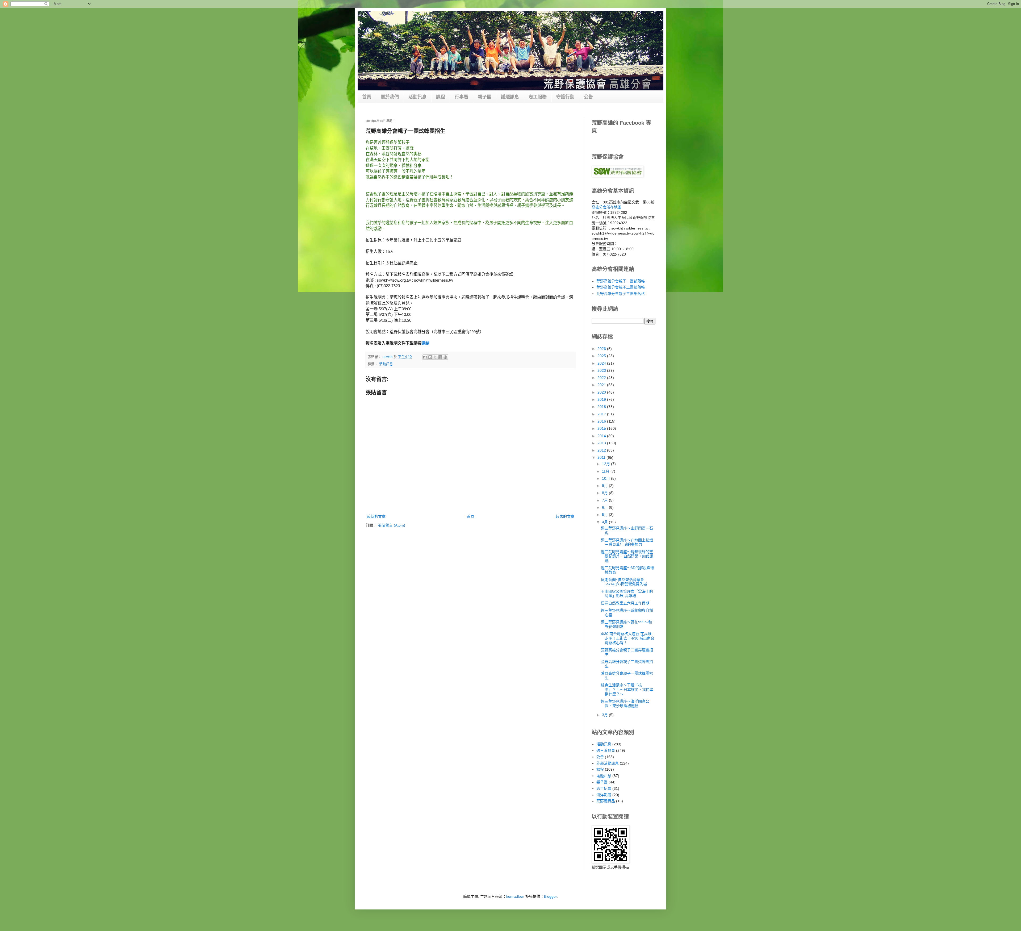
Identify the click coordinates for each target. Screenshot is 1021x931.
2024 (602, 363)
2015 (602, 428)
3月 (605, 715)
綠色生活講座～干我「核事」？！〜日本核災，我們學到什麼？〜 (627, 689)
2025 (602, 356)
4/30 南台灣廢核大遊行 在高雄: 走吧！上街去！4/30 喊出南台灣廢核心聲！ (627, 638)
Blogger (550, 896)
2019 (602, 399)
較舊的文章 (565, 516)
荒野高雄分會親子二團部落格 (620, 287)
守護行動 (565, 96)
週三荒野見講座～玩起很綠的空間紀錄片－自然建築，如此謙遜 (627, 556)
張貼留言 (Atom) (391, 525)
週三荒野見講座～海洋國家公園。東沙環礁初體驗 (625, 703)
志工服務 (538, 96)
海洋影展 (603, 795)
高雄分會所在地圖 (606, 207)
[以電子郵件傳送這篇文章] (425, 357)
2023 (602, 370)
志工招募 (603, 788)
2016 (602, 421)
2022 (602, 377)
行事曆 (461, 96)
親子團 (484, 96)
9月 (605, 485)
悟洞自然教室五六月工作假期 (625, 603)
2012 (602, 450)
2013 (602, 443)
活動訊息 (417, 96)
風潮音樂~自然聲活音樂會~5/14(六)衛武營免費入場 (624, 582)
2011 (601, 457)
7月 (605, 500)
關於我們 (390, 96)
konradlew (514, 896)
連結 (425, 343)
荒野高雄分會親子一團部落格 (620, 281)
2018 (602, 406)
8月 (605, 493)
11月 (606, 471)
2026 (602, 348)
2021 (602, 385)
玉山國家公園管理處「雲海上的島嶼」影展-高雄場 (627, 593)
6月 (605, 507)
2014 (602, 436)
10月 (606, 478)
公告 (588, 96)
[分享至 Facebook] (440, 357)
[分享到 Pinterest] (445, 357)
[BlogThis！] (430, 357)
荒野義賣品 (605, 801)
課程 (440, 96)
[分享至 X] (435, 357)
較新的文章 (376, 516)
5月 (605, 514)
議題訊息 (510, 96)
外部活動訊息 (607, 763)
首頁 (366, 96)
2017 (602, 414)
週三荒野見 (605, 750)
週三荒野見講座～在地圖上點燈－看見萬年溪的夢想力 (627, 542)
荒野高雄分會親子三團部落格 (620, 293)
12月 (606, 464)
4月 (605, 522)
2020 (602, 392)
